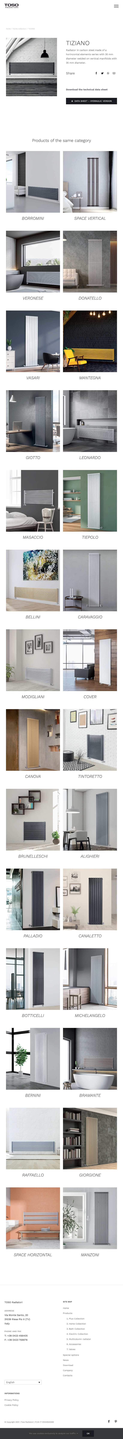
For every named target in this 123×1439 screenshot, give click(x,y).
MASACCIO (33, 537)
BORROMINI (33, 218)
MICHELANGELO (90, 1015)
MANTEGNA (90, 377)
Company (68, 1370)
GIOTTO (33, 457)
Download (68, 1365)
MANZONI (90, 1254)
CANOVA (33, 776)
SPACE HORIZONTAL (33, 1254)
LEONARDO (90, 457)
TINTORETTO (90, 776)
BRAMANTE (90, 1095)
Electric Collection (78, 1334)
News (66, 1360)
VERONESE (33, 298)
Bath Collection (77, 1329)
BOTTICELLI (33, 1015)
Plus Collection (76, 1318)
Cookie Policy (11, 1405)
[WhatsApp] (108, 73)
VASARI (33, 377)
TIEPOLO (90, 537)
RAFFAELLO (33, 1175)
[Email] (114, 73)
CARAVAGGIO (90, 616)
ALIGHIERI (90, 856)
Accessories (75, 1344)
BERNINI (33, 1095)
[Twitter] (102, 73)
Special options (71, 1355)
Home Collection (77, 1324)
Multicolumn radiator (80, 1339)
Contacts (67, 1375)
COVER (90, 696)
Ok (88, 1433)
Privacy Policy (11, 1400)
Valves (72, 1349)
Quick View (33, 182)
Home (66, 1308)
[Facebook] (96, 73)
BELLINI (33, 616)
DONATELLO (90, 298)
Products (67, 1313)
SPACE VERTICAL (90, 218)
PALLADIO (33, 935)
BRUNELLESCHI (33, 856)
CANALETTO (90, 935)
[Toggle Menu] (116, 6)
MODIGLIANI (33, 696)
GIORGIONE (90, 1175)
